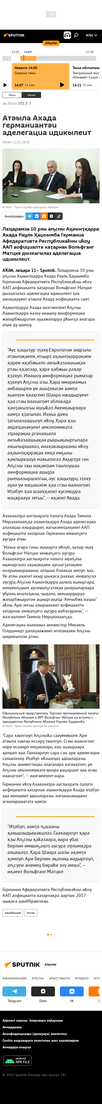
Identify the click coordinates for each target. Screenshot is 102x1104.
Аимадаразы (12, 1027)
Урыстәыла (59, 978)
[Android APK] (17, 1061)
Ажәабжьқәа (13, 913)
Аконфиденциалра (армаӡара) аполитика (34, 1034)
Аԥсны (31, 913)
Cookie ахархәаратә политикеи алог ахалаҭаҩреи (40, 1040)
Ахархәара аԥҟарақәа (46, 1020)
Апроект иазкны (14, 1020)
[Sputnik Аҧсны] (14, 37)
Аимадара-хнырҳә (16, 1047)
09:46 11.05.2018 (15, 142)
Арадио (82, 978)
